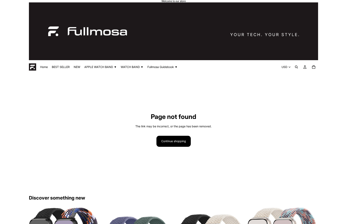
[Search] (296, 67)
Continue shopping (173, 141)
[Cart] (313, 67)
